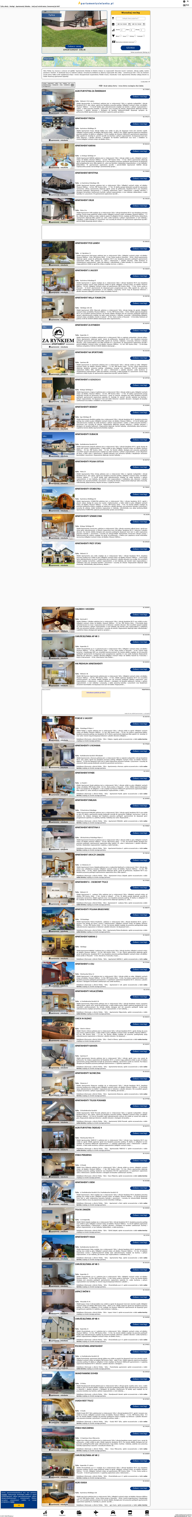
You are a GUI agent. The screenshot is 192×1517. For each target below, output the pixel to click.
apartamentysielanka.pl (96, 3)
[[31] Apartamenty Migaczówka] (58, 1002)
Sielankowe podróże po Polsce (96, 693)
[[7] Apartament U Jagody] (58, 281)
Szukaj (130, 48)
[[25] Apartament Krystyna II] (58, 838)
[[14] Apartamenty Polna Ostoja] (58, 472)
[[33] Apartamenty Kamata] (58, 1057)
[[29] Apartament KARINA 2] (58, 948)
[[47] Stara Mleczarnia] (58, 1439)
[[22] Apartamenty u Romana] (58, 756)
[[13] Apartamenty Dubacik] (58, 445)
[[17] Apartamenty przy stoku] (58, 554)
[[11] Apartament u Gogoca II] (58, 390)
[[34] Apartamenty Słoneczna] (58, 1084)
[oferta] (50, 113)
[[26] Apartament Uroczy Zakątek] (58, 866)
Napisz (189, 1516)
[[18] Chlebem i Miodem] (58, 620)
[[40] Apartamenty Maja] (58, 1248)
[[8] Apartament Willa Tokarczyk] (58, 309)
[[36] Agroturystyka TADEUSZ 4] (58, 1139)
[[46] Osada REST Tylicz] (58, 1412)
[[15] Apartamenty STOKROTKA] (58, 500)
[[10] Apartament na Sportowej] (58, 363)
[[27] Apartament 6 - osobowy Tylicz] (58, 893)
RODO (12, 1502)
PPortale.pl (10, 1516)
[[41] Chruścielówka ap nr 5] (58, 1275)
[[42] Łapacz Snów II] (58, 1302)
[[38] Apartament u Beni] (58, 1193)
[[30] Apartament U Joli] (58, 975)
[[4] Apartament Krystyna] (58, 184)
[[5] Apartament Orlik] (58, 211)
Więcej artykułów (46, 689)
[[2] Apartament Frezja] (58, 129)
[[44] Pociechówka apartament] (58, 1357)
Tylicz (44, 93)
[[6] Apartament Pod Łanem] (58, 254)
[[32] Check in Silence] (58, 1029)
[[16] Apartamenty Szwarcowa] (58, 527)
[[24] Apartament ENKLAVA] (58, 811)
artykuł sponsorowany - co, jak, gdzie (141, 713)
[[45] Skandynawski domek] (58, 1384)
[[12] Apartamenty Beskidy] (58, 418)
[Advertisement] (96, 587)
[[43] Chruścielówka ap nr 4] (58, 1330)
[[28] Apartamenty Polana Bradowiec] (58, 920)
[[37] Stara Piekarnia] (58, 1166)
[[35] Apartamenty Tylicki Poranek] (58, 1111)
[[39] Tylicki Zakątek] (58, 1220)
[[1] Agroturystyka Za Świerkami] (58, 102)
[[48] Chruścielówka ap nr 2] (58, 1466)
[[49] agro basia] (58, 1493)
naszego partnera (94, 741)
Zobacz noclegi (140, 97)
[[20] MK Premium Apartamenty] (58, 675)
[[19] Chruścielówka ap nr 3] (58, 647)
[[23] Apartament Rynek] (58, 784)
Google (4, 1494)
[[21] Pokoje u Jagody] (58, 729)
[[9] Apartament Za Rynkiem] (58, 336)
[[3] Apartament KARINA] (58, 157)
